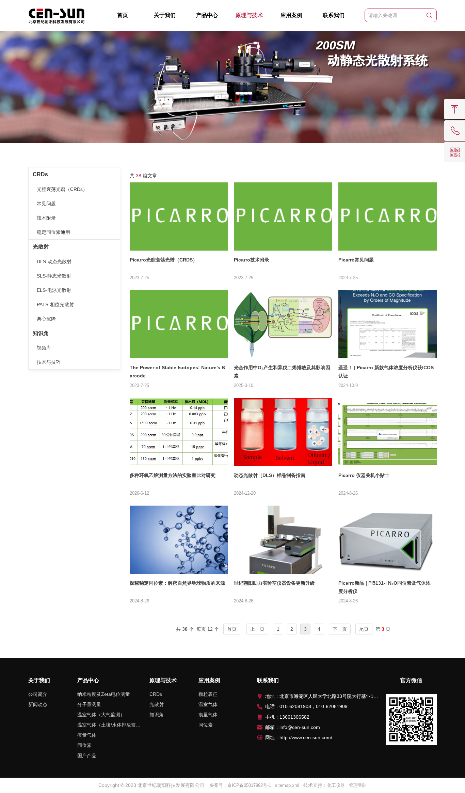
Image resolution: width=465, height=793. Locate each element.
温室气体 (208, 704)
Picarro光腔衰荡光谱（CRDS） (163, 260)
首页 (122, 15)
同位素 (84, 745)
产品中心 (207, 15)
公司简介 (37, 694)
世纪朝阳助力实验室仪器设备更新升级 (274, 583)
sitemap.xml (287, 785)
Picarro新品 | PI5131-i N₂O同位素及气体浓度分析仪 (384, 587)
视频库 (44, 347)
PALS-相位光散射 (55, 304)
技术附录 (46, 218)
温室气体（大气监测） (101, 714)
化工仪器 (336, 785)
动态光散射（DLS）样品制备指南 (269, 475)
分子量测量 (89, 704)
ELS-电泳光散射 (54, 290)
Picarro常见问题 (356, 260)
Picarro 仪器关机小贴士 (363, 475)
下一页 (340, 629)
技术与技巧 (49, 362)
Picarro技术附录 (251, 260)
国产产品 (86, 755)
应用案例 (291, 15)
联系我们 (333, 15)
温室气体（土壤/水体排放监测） (109, 725)
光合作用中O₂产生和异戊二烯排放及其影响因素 (282, 371)
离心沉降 (46, 318)
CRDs (40, 174)
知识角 (41, 333)
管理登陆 (358, 785)
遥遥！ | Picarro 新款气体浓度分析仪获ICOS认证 (386, 371)
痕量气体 (86, 735)
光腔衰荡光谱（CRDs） (62, 189)
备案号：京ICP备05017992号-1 (240, 785)
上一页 (257, 629)
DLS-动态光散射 (54, 261)
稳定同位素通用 (53, 232)
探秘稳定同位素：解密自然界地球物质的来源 (177, 583)
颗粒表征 (208, 694)
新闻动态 (37, 704)
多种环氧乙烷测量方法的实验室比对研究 (172, 475)
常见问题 (46, 203)
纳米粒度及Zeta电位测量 (103, 694)
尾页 (364, 629)
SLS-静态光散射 (54, 276)
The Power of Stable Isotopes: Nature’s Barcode (177, 371)
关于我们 (165, 15)
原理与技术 (249, 15)
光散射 (41, 247)
